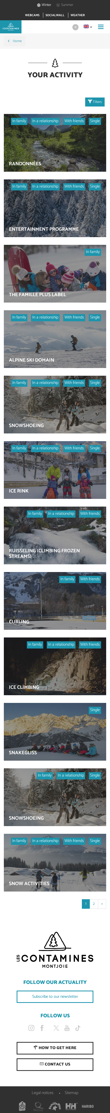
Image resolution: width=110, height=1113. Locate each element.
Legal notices (42, 1092)
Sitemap (71, 1092)
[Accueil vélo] (22, 1106)
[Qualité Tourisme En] (38, 1106)
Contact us (57, 1064)
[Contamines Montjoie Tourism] (55, 950)
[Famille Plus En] (55, 1106)
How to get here (57, 1047)
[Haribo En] (87, 1106)
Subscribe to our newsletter (55, 996)
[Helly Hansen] (71, 1106)
